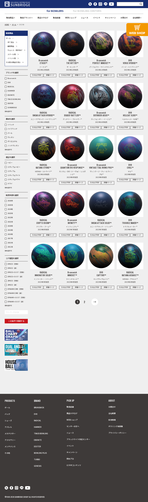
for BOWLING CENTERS (87, 11)
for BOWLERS (55, 11)
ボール (14, 24)
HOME (7, 24)
